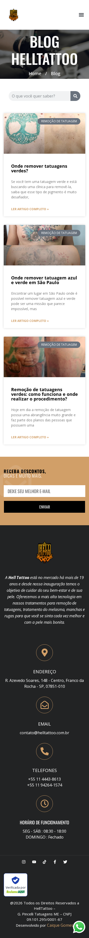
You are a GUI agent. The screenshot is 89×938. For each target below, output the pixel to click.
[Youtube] (34, 862)
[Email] (44, 705)
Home (35, 73)
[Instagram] (24, 862)
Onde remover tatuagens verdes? (39, 168)
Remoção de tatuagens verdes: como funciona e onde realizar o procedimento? (44, 394)
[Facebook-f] (55, 862)
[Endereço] (44, 652)
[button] (81, 15)
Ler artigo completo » (30, 209)
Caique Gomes (60, 925)
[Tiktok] (44, 862)
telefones (44, 770)
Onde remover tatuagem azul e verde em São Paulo (44, 280)
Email (44, 724)
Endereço (44, 672)
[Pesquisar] (75, 96)
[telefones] (44, 751)
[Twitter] (65, 862)
